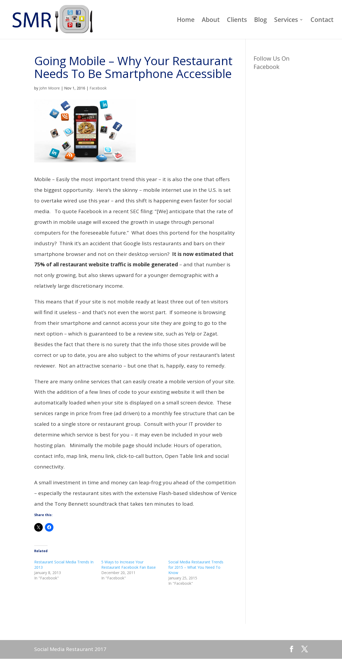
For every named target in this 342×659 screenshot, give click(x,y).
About (211, 21)
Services (286, 21)
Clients (237, 21)
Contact (321, 21)
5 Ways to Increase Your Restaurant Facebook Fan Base (128, 564)
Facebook (98, 88)
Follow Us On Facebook (272, 62)
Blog (260, 21)
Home (186, 21)
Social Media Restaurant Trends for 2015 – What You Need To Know (195, 567)
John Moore (49, 88)
